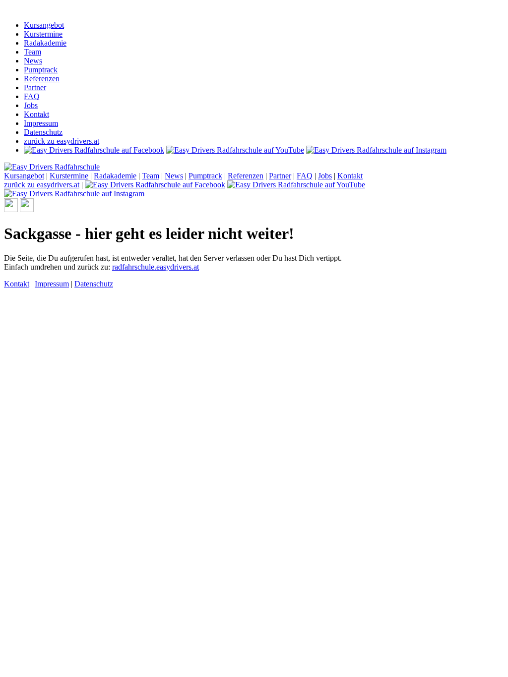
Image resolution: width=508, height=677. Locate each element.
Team (32, 52)
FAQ (32, 96)
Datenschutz (43, 132)
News (33, 60)
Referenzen (42, 78)
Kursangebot (44, 25)
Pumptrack (41, 69)
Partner (35, 87)
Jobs (31, 105)
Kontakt (36, 114)
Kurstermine (43, 34)
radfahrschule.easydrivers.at (155, 267)
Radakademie (45, 43)
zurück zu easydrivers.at (61, 141)
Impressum (41, 123)
